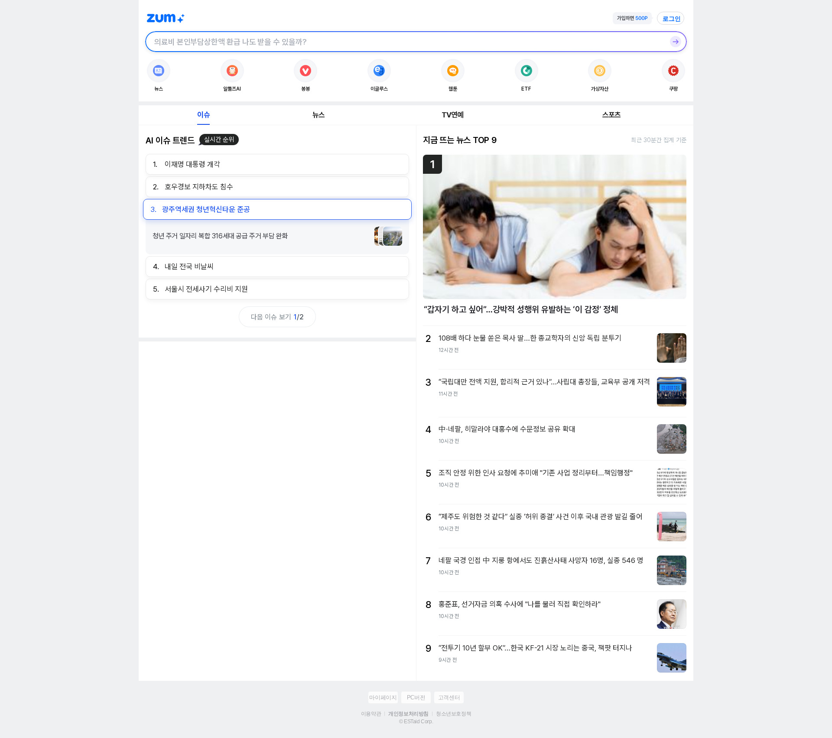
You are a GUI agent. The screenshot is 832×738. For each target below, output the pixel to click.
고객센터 (449, 697)
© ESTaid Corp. (416, 721)
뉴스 (318, 115)
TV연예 (453, 115)
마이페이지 (382, 697)
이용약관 (371, 714)
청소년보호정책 (453, 714)
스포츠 (611, 115)
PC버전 (416, 697)
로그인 (672, 18)
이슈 (203, 115)
